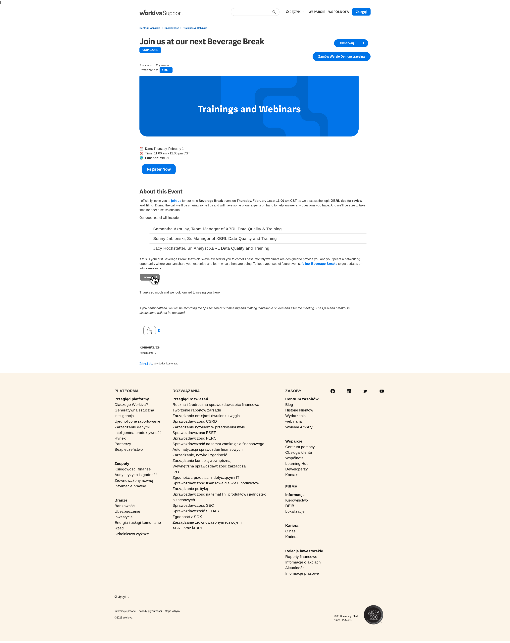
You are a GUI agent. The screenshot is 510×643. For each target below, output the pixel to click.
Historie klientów (299, 410)
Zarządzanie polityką (190, 489)
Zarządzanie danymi (132, 427)
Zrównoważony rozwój (134, 480)
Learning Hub (297, 463)
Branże (121, 500)
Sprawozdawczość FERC (195, 438)
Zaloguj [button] (361, 12)
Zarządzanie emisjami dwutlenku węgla (206, 416)
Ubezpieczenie (127, 511)
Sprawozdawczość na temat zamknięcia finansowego (218, 444)
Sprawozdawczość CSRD (195, 421)
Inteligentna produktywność (138, 433)
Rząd (119, 528)
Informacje (295, 495)
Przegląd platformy (132, 399)
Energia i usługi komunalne (138, 522)
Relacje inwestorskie (304, 551)
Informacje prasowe (302, 573)
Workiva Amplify (299, 427)
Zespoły (122, 463)
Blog (289, 404)
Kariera (291, 525)
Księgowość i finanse (133, 469)
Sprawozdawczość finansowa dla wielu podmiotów (216, 483)
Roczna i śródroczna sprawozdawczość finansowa (216, 404)
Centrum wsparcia (149, 28)
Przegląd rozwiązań (190, 399)
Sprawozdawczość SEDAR (196, 511)
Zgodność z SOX (187, 517)
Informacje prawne (130, 486)
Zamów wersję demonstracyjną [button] (341, 56)
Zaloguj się (145, 363)
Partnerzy (123, 444)
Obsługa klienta (298, 452)
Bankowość (125, 506)
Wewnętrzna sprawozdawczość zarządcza (209, 466)
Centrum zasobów (302, 399)
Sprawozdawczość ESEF (194, 433)
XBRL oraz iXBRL (188, 528)
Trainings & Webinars (195, 28)
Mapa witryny (172, 611)
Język (296, 12)
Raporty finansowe (301, 557)
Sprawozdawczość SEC (193, 505)
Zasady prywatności (150, 611)
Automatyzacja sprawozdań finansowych (208, 449)
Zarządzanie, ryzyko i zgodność (200, 455)
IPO (176, 472)
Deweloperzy (296, 469)
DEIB (289, 506)
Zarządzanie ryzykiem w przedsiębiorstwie (209, 427)
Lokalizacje (295, 511)
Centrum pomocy (300, 447)
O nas (290, 531)
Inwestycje (124, 517)
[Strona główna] (161, 13)
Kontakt (291, 475)
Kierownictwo (296, 500)
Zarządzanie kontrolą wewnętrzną (201, 460)
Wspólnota (294, 458)
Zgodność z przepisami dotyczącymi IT (206, 477)
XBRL (166, 70)
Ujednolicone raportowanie (137, 421)
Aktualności (295, 568)
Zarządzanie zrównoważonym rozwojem (207, 522)
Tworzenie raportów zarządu (197, 410)
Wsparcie (293, 441)
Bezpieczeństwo (129, 449)
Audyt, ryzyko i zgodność (136, 475)
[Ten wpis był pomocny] (149, 330)
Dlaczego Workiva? (131, 404)
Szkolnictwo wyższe (132, 534)
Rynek (120, 438)
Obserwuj (347, 43)
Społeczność (172, 28)
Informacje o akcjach (303, 562)
